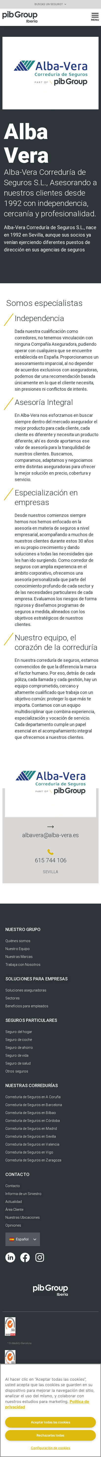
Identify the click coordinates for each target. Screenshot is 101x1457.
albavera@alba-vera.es (50, 835)
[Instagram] (40, 1257)
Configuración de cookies (50, 1448)
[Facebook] (25, 1257)
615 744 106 (50, 860)
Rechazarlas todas (50, 1435)
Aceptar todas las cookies (50, 1422)
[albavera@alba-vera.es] (50, 827)
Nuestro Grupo (22, 929)
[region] (50, 1410)
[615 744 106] (50, 852)
